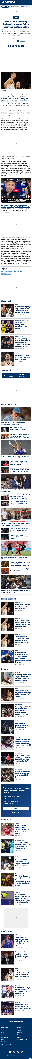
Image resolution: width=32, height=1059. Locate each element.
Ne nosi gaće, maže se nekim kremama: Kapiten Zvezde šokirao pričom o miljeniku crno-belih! (23, 710)
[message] (22, 46)
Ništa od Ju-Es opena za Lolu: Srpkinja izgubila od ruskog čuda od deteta (22, 829)
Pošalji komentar (21, 375)
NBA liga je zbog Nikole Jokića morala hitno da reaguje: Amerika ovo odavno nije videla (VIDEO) (22, 342)
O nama (19, 1030)
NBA (2, 271)
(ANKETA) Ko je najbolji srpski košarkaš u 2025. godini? (21, 325)
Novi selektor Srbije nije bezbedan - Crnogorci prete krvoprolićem (22, 990)
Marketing (19, 1034)
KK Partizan (18, 704)
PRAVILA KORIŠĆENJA (22, 1039)
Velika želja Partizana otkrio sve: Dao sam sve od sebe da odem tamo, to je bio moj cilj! (23, 742)
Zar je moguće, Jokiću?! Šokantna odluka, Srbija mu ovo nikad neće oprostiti (22, 941)
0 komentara (9, 375)
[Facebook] (9, 46)
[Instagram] (14, 1051)
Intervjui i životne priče (6, 1044)
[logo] (8, 2)
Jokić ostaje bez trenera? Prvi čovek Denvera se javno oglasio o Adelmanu (22, 639)
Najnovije (5, 6)
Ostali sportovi (4, 1037)
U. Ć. (18, 38)
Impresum (19, 1032)
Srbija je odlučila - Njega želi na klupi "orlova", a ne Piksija (22, 956)
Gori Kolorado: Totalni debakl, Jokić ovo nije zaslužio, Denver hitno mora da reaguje (22, 623)
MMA (2, 1039)
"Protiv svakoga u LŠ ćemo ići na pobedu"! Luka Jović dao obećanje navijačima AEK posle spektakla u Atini (22, 880)
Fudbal (17, 874)
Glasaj (16, 808)
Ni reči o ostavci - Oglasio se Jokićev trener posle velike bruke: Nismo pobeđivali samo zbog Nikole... (23, 657)
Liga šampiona (19, 840)
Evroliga (17, 672)
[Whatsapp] (16, 46)
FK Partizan (18, 857)
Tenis (17, 823)
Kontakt (18, 1037)
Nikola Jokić (24, 6)
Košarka (16, 17)
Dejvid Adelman (6, 274)
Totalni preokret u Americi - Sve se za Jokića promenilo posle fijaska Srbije (22, 974)
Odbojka (17, 892)
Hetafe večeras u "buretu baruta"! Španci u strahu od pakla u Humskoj (22, 862)
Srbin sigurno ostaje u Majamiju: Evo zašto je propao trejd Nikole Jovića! (23, 693)
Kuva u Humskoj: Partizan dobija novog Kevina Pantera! (22, 725)
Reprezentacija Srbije (21, 320)
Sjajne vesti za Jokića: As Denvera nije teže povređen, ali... (23, 357)
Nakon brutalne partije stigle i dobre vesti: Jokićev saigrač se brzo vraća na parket (23, 309)
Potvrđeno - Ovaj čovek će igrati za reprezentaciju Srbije (23, 1006)
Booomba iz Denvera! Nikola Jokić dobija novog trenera (22, 606)
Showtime (3, 1042)
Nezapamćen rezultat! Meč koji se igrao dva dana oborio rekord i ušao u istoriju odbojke (22, 898)
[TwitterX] (12, 46)
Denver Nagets (18, 271)
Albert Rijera (15, 6)
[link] (19, 46)
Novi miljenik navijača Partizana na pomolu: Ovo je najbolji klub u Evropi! (22, 774)
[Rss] (21, 1051)
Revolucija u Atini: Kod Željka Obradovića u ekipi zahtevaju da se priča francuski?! (23, 677)
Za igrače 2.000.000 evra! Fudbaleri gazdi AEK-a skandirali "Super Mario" (23, 845)
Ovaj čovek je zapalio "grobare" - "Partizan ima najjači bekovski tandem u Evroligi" (22, 758)
